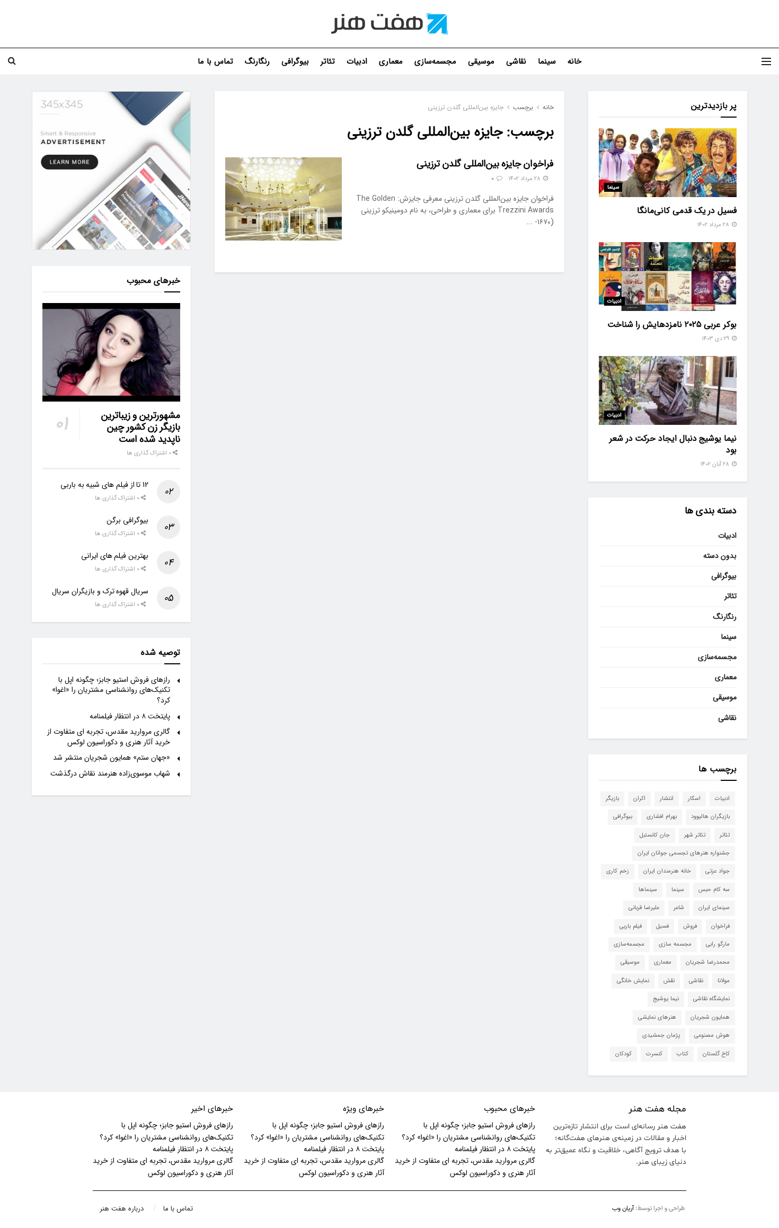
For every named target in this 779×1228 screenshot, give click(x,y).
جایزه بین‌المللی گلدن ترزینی (465, 107)
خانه (574, 61)
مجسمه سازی (675, 944)
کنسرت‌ (654, 1053)
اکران (639, 798)
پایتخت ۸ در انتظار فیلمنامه (130, 716)
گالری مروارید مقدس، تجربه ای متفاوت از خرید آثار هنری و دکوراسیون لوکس (108, 737)
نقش (669, 980)
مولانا (724, 980)
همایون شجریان (710, 1017)
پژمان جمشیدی (661, 1035)
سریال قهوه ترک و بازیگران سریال (100, 591)
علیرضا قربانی (643, 907)
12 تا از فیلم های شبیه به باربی (104, 485)
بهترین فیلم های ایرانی (114, 556)
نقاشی (516, 61)
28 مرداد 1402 (525, 178)
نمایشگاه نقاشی (711, 998)
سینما (547, 61)
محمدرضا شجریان (708, 962)
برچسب (523, 107)
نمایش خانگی (633, 980)
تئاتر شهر (694, 835)
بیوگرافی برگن (127, 520)
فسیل (662, 926)
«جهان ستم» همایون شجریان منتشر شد (111, 757)
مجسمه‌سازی (435, 61)
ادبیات (357, 61)
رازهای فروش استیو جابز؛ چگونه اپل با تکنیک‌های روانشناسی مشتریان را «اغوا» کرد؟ (111, 690)
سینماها (648, 889)
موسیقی (481, 61)
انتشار (667, 798)
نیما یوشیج (666, 998)
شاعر (679, 907)
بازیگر (612, 798)
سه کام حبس (714, 889)
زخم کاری (617, 871)
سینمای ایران (714, 907)
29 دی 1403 (716, 338)
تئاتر (328, 61)
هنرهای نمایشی (657, 1017)
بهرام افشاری (662, 816)
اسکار (694, 798)
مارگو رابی (718, 944)
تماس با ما (215, 61)
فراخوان (720, 926)
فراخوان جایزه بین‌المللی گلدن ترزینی (485, 163)
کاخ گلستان (716, 1053)
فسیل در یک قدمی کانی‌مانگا (687, 210)
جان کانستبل (655, 835)
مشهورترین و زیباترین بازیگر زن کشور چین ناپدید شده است (140, 427)
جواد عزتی (717, 871)
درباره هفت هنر (122, 1208)
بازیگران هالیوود (710, 816)
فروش (690, 926)
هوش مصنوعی (712, 1035)
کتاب (682, 1053)
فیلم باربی (630, 926)
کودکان (623, 1053)
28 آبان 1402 (715, 464)
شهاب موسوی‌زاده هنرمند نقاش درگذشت (110, 773)
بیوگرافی (295, 61)
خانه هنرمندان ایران (667, 871)
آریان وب (623, 1208)
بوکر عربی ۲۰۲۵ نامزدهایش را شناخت (672, 324)
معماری (391, 61)
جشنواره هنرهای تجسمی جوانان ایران (684, 853)
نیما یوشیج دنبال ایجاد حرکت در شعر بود (673, 444)
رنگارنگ (257, 61)
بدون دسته (720, 556)
